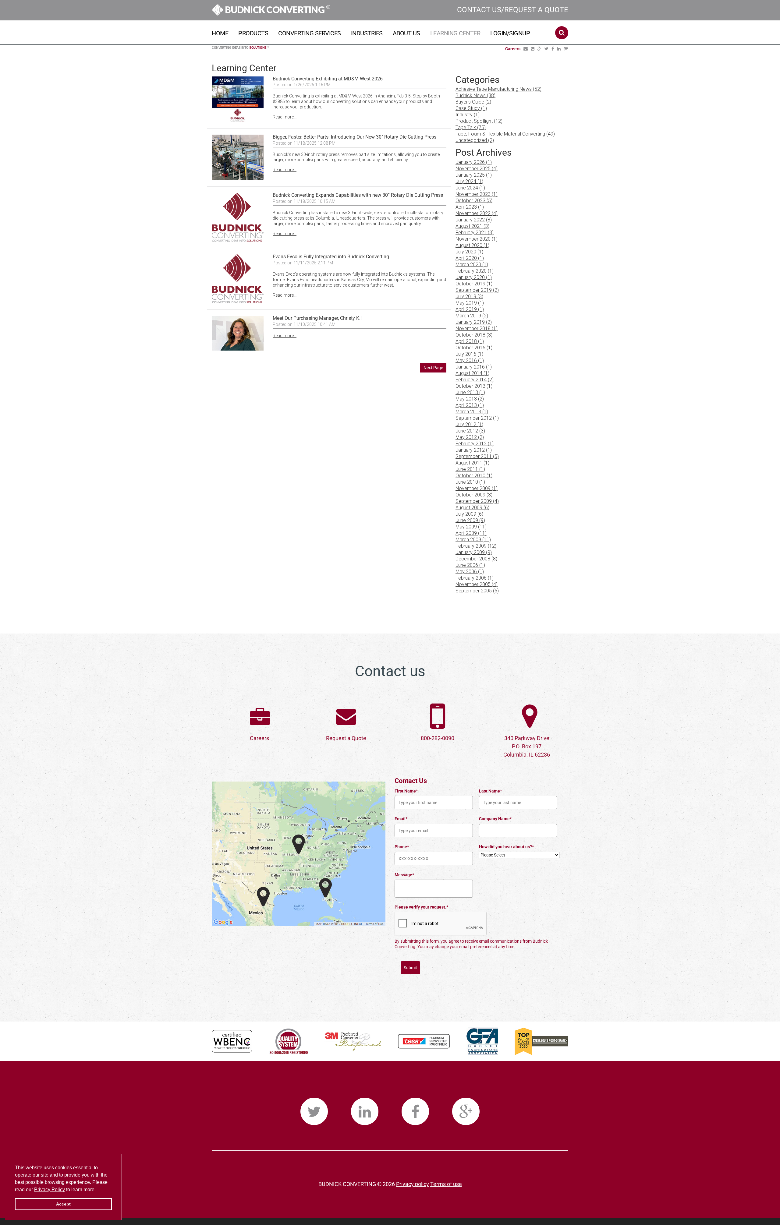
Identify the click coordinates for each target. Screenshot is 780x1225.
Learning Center (455, 33)
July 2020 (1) (469, 252)
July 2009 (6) (469, 514)
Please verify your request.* (421, 907)
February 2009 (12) (476, 546)
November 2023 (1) (477, 194)
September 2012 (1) (477, 418)
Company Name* (495, 818)
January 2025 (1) (474, 175)
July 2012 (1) (469, 424)
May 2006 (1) (470, 571)
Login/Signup (510, 33)
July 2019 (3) (469, 296)
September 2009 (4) (477, 501)
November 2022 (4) (477, 213)
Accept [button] (63, 1204)
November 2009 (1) (477, 488)
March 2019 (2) (472, 316)
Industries (367, 33)
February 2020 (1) (475, 271)
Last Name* (490, 791)
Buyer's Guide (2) (473, 102)
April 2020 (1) (470, 258)
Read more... (284, 117)
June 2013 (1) (470, 392)
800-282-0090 (437, 738)
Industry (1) (468, 115)
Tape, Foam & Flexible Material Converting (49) (505, 134)
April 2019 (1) (470, 309)
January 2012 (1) (474, 450)
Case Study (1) (471, 108)
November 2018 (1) (477, 328)
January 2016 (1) (474, 367)
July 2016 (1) (469, 354)
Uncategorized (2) (475, 140)
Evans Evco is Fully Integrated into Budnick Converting (331, 256)
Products (253, 33)
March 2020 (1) (472, 264)
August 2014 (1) (472, 373)
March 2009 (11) (473, 539)
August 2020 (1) (472, 245)
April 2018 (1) (470, 341)
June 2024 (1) (470, 188)
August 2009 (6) (472, 507)
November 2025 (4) (477, 168)
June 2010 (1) (470, 482)
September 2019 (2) (477, 290)
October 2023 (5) (474, 200)
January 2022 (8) (474, 220)
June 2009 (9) (470, 520)
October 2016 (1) (474, 348)
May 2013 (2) (470, 399)
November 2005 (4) (477, 584)
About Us (406, 33)
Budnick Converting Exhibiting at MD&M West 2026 (328, 79)
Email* (401, 818)
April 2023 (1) (470, 207)
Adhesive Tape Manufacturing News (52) (498, 89)
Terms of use (446, 1184)
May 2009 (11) (471, 527)
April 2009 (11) (471, 533)
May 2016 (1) (470, 360)
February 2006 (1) (475, 578)
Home (220, 33)
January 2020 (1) (474, 277)
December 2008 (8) (476, 559)
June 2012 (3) (470, 431)
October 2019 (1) (474, 284)
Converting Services (309, 33)
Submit (410, 967)
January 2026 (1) (474, 162)
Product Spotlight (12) (479, 121)
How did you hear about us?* (506, 846)
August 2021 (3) (472, 226)
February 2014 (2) (475, 380)
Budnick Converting (276, 9)
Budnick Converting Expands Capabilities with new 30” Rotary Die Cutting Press (358, 195)
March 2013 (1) (472, 412)
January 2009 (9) (474, 552)
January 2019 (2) (474, 322)
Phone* (402, 846)
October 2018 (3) (474, 335)
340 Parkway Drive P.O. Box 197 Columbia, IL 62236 (526, 746)
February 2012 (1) (475, 444)
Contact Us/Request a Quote (512, 9)
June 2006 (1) (470, 565)
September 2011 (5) (477, 456)
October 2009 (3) (474, 495)
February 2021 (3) (475, 232)
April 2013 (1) (470, 405)
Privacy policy (412, 1184)
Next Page (433, 367)
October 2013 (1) (474, 386)
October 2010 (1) (474, 475)
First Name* (406, 791)
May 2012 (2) (470, 437)
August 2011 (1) (472, 463)
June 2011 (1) (470, 469)
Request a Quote (346, 738)
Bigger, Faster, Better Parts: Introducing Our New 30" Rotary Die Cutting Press (354, 137)
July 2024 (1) (469, 181)
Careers (259, 738)
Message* (404, 874)
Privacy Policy (49, 1189)
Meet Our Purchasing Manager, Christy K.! (317, 318)
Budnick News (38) (475, 95)
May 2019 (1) (470, 303)
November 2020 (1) (477, 239)
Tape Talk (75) (471, 127)
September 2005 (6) (477, 591)
